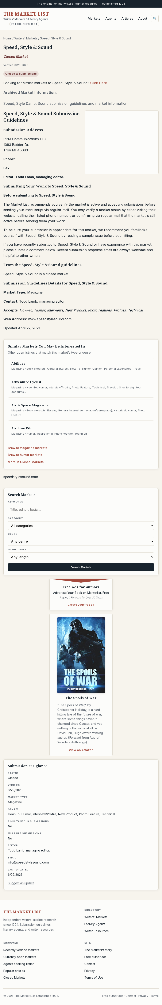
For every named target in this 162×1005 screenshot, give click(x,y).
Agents (110, 18)
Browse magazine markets (27, 448)
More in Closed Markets (26, 462)
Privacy (89, 971)
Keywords (15, 501)
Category (15, 518)
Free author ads (95, 957)
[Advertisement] (122, 142)
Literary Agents (94, 924)
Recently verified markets (21, 950)
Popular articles (14, 971)
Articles (127, 18)
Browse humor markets (25, 455)
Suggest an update (21, 883)
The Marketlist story (98, 950)
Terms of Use (93, 977)
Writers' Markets (25, 38)
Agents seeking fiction (18, 964)
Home (7, 38)
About (142, 18)
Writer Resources (96, 931)
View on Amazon (81, 750)
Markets (94, 18)
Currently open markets (19, 957)
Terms (154, 995)
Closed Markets (14, 977)
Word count (17, 549)
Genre (12, 533)
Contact (89, 964)
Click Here (98, 83)
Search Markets (81, 567)
